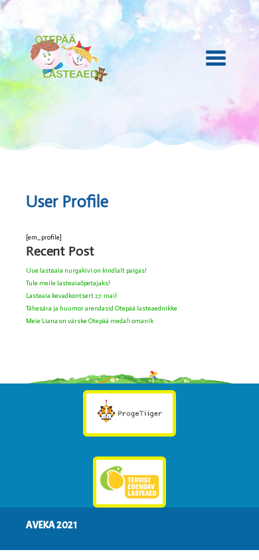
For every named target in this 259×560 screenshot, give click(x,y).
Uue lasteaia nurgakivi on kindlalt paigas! (86, 271)
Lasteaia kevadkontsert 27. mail (71, 296)
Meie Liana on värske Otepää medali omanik (89, 321)
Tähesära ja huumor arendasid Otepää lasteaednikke (101, 309)
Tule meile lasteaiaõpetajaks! (68, 283)
